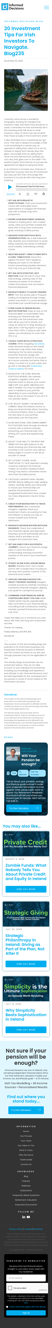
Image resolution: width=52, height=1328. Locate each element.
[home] (12, 6)
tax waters (39, 343)
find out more (26, 889)
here (26, 1303)
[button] (46, 7)
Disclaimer (10, 694)
